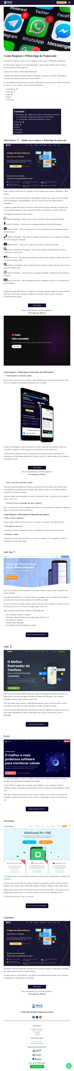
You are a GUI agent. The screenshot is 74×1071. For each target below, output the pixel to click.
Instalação (37, 1032)
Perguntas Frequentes (37, 1029)
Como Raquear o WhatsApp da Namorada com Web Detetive (36, 117)
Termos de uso (37, 1041)
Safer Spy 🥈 (19, 122)
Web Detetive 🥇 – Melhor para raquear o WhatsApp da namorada (37, 114)
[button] (69, 2)
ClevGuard (18, 129)
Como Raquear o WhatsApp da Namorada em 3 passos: (35, 119)
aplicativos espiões (12, 85)
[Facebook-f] (33, 1017)
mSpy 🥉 (18, 124)
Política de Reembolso (37, 1043)
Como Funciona (37, 1031)
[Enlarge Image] (37, 29)
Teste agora (61, 2)
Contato (37, 1034)
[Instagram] (37, 1017)
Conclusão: (19, 132)
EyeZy (17, 127)
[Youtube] (40, 1017)
